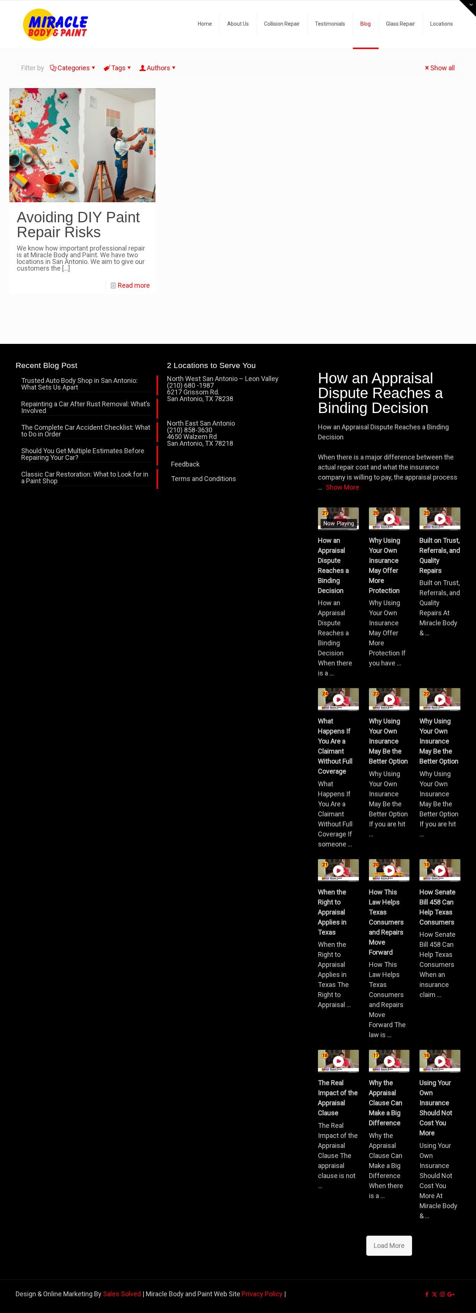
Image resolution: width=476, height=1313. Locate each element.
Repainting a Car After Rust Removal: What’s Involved (85, 407)
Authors (158, 68)
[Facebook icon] (427, 1294)
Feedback (185, 464)
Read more (134, 285)
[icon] (450, 1294)
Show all (442, 68)
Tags (118, 68)
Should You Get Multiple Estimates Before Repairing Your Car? (82, 454)
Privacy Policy (262, 1294)
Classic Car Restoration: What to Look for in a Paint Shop (84, 478)
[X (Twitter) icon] (434, 1294)
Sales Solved (122, 1294)
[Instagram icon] (442, 1294)
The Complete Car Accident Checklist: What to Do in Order (85, 431)
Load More (389, 1245)
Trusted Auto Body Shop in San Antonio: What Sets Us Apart (79, 384)
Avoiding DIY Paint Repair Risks (78, 224)
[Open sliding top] (467, 8)
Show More (342, 487)
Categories (74, 68)
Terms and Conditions (203, 479)
